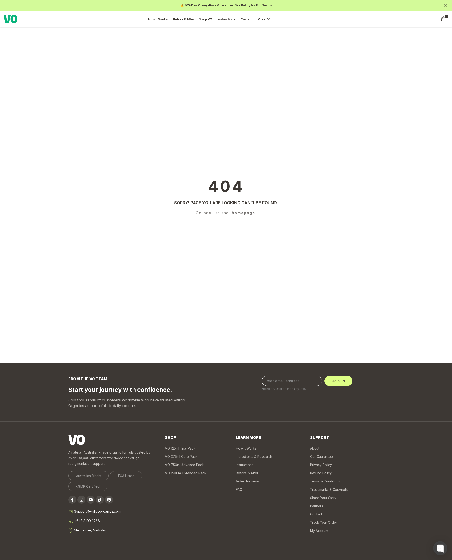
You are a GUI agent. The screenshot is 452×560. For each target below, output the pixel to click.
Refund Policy (321, 473)
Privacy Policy (321, 465)
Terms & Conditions (325, 481)
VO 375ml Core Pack (181, 456)
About (314, 448)
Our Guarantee (321, 456)
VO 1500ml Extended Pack (185, 473)
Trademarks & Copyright (329, 489)
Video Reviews (247, 481)
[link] (88, 475)
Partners (316, 506)
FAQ (239, 489)
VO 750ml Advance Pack (184, 465)
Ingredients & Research (254, 456)
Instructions (244, 465)
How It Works (246, 448)
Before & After (247, 473)
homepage (243, 212)
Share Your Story (323, 498)
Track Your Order (323, 522)
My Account (319, 531)
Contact (316, 514)
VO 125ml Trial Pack (180, 448)
